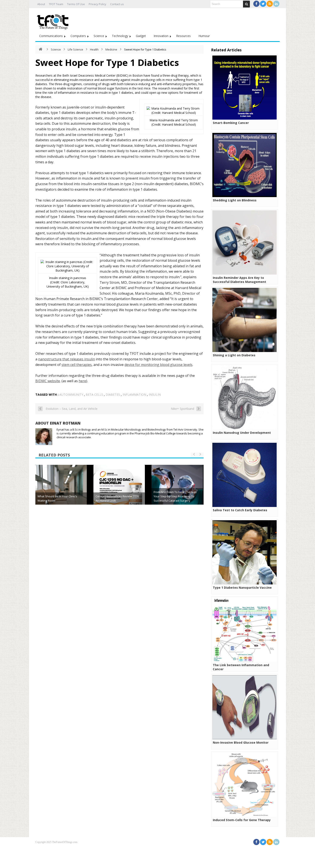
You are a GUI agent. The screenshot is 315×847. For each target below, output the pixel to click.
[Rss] (269, 4)
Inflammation (134, 394)
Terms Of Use (76, 4)
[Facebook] (256, 4)
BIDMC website (47, 381)
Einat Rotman (65, 423)
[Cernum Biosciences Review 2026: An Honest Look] (119, 490)
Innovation (161, 36)
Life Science (75, 49)
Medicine (111, 49)
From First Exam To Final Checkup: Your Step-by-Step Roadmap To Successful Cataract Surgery (175, 496)
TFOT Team (56, 4)
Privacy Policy (97, 4)
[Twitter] (263, 4)
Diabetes (113, 394)
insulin (155, 394)
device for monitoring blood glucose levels (158, 364)
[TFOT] (53, 20)
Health (94, 49)
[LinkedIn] (276, 4)
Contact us (117, 4)
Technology (120, 36)
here (82, 381)
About (41, 4)
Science (99, 36)
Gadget (141, 36)
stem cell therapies (77, 364)
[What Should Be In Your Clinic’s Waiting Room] (61, 490)
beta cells (94, 394)
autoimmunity (71, 394)
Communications (51, 36)
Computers (78, 36)
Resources (183, 36)
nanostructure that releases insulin (66, 359)
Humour (204, 36)
